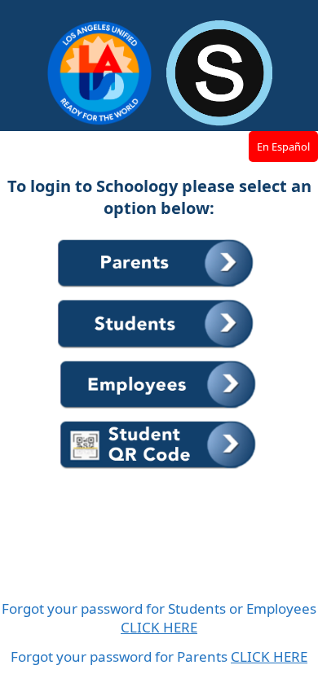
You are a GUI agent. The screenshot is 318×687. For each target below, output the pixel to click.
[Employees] (159, 409)
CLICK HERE (159, 627)
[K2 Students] (159, 469)
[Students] (158, 349)
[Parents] (158, 288)
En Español (283, 146)
